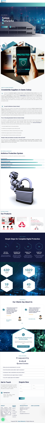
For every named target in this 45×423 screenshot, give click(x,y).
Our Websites (14, 415)
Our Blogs (14, 413)
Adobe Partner (23, 95)
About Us (13, 408)
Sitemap (13, 410)
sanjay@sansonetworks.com (24, 413)
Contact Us (14, 416)
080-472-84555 (22, 411)
